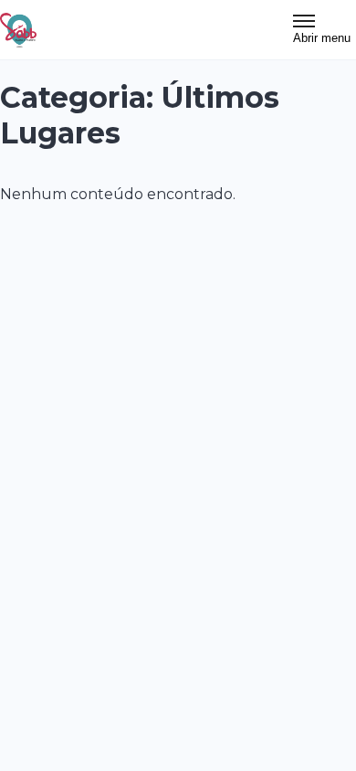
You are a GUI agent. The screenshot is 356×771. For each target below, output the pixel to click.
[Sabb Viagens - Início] (18, 30)
